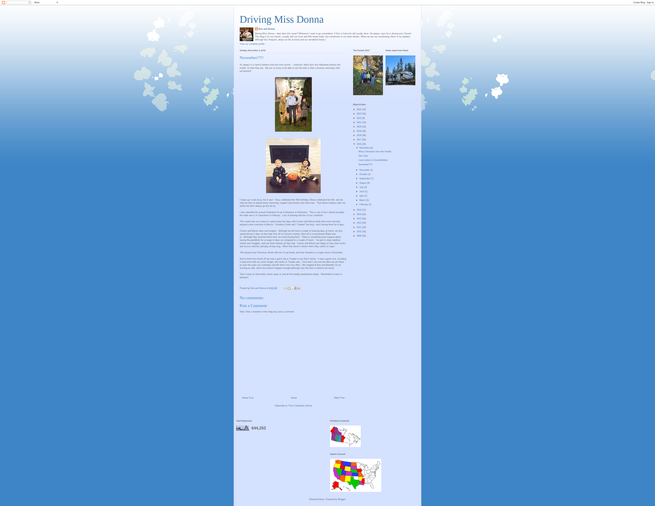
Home (294, 398)
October (363, 174)
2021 (359, 122)
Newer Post (248, 398)
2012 (359, 223)
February (364, 204)
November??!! (365, 164)
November (364, 170)
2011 (359, 227)
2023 (359, 113)
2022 (359, 118)
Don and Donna (266, 29)
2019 (359, 131)
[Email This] (286, 288)
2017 (359, 139)
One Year (363, 156)
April (362, 196)
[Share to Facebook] (295, 288)
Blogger (341, 499)
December (364, 147)
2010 (359, 231)
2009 (359, 235)
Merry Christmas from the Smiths (375, 151)
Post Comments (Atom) (300, 405)
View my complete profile (252, 44)
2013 (359, 218)
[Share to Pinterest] (299, 288)
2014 (359, 214)
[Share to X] (292, 288)
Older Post (339, 398)
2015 (359, 210)
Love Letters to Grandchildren (373, 160)
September (365, 178)
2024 (359, 109)
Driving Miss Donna (282, 19)
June (362, 191)
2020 (359, 126)
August (363, 183)
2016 (359, 144)
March (362, 200)
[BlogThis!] (289, 288)
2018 (359, 135)
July (361, 187)
